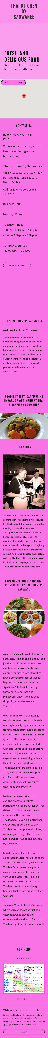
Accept (24, 1032)
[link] (24, 18)
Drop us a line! (17, 265)
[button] (27, 999)
